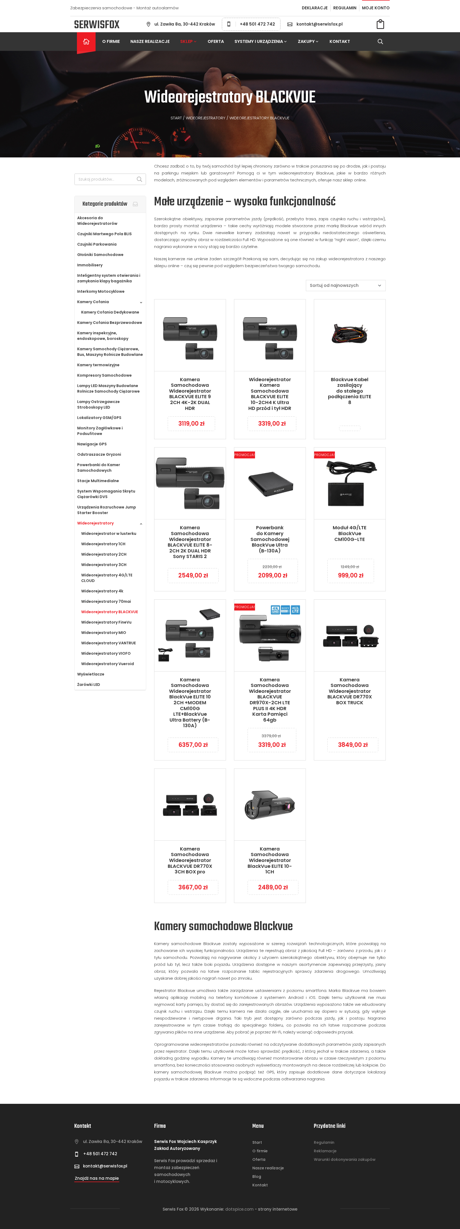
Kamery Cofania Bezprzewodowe (109, 322)
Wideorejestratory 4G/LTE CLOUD (106, 577)
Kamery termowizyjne (98, 365)
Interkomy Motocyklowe (101, 291)
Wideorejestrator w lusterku (108, 533)
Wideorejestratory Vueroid (107, 663)
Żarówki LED (88, 684)
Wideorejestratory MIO (103, 632)
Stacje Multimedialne (98, 480)
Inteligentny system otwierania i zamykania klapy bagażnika (108, 278)
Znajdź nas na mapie (97, 1178)
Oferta (216, 41)
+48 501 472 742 (257, 24)
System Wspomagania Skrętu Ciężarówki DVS (106, 494)
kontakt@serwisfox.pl (320, 24)
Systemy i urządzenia (259, 41)
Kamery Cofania (93, 301)
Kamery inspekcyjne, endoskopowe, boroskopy (102, 335)
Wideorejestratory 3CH (103, 564)
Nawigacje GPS (92, 444)
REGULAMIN (344, 8)
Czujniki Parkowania (97, 244)
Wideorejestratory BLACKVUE (109, 611)
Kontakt (340, 41)
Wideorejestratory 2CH (103, 554)
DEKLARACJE (315, 8)
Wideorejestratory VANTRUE (108, 643)
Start (176, 118)
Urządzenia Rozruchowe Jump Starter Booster (106, 509)
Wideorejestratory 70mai (106, 601)
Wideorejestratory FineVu (106, 622)
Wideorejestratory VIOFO (106, 653)
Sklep (186, 41)
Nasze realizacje (150, 41)
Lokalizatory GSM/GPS (99, 417)
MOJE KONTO (376, 8)
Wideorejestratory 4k (102, 591)
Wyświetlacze (90, 674)
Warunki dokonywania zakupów (345, 1159)
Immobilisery (89, 265)
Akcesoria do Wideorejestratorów (97, 220)
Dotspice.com (239, 1209)
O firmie (111, 41)
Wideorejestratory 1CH (103, 544)
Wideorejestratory (205, 118)
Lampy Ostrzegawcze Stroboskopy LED (98, 404)
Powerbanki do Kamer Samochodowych (98, 467)
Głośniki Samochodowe (100, 254)
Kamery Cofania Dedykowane (110, 312)
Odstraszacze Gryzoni (99, 454)
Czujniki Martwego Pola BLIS (104, 234)
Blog (256, 1176)
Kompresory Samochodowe (104, 375)
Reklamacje (325, 1151)
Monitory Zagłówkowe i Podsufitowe (100, 430)
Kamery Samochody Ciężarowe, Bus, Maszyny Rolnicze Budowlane (110, 351)
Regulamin (324, 1142)
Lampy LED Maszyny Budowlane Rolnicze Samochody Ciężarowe (108, 388)
